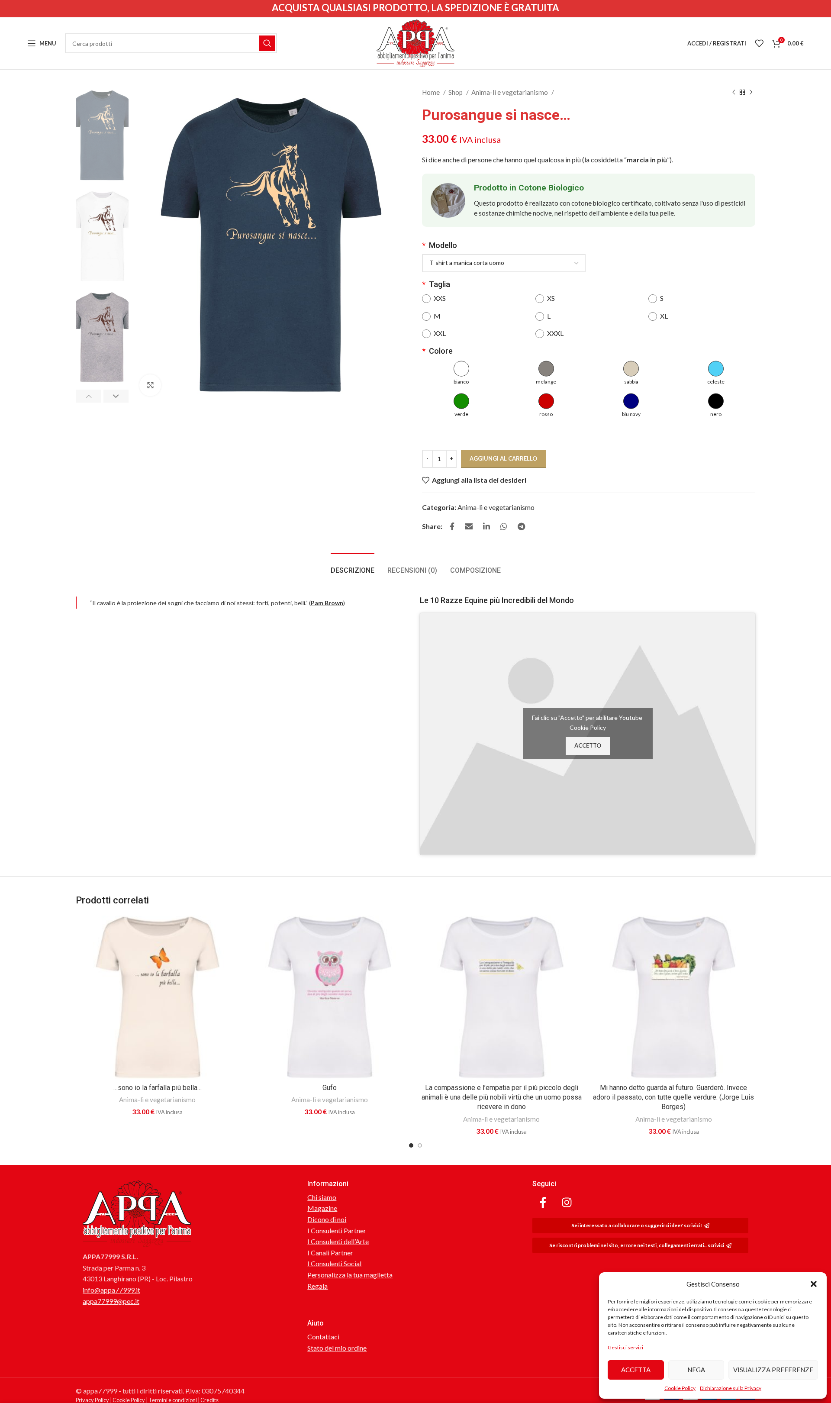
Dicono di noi (326, 1219)
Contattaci (323, 1336)
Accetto (587, 745)
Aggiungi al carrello (503, 458)
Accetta (636, 1370)
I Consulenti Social (334, 1263)
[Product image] (157, 997)
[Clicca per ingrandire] (150, 385)
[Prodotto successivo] (751, 92)
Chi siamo (321, 1197)
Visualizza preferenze (773, 1370)
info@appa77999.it (111, 1290)
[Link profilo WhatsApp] (503, 526)
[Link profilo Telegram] (521, 526)
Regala (317, 1286)
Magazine (322, 1208)
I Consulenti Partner (336, 1230)
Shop (456, 92)
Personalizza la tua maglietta (350, 1275)
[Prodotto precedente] (733, 92)
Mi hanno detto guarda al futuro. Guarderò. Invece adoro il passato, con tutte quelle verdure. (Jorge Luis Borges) (673, 1097)
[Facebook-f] (543, 1202)
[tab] (352, 566)
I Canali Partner (330, 1252)
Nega (696, 1370)
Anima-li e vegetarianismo (510, 92)
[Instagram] (567, 1202)
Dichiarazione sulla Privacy (730, 1388)
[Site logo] (415, 42)
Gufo (329, 1088)
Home (431, 92)
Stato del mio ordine (337, 1348)
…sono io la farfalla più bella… (157, 1088)
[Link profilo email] (469, 526)
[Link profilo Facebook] (452, 526)
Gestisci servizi (625, 1347)
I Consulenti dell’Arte (338, 1241)
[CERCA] (267, 43)
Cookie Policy (680, 1388)
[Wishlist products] (759, 43)
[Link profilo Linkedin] (486, 526)
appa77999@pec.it (111, 1301)
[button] (813, 1284)
